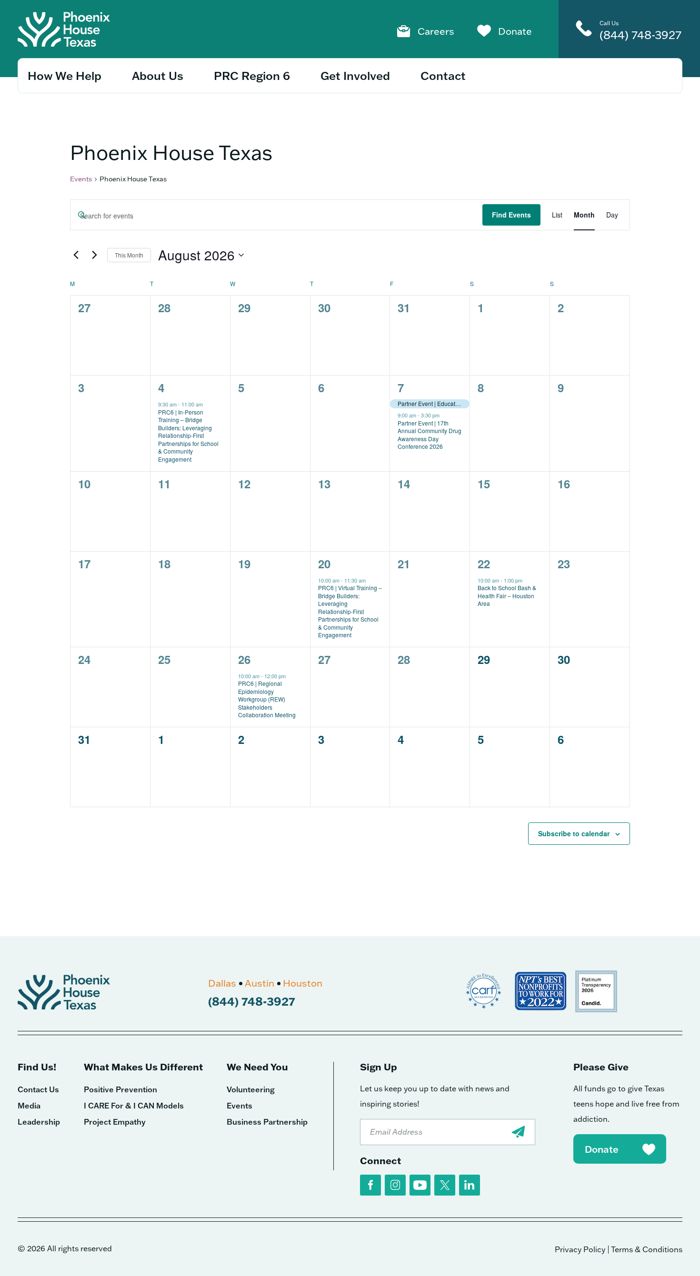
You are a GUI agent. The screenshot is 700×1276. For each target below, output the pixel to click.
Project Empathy (115, 1122)
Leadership (39, 1122)
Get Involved (355, 75)
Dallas (222, 983)
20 (324, 563)
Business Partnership (267, 1122)
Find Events (511, 214)
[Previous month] (75, 255)
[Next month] (94, 255)
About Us (157, 75)
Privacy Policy (580, 1249)
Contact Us (38, 1089)
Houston (302, 983)
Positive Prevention (120, 1089)
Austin (259, 983)
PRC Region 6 (252, 75)
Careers (436, 31)
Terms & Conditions (646, 1249)
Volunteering (251, 1089)
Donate (515, 31)
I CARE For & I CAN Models (134, 1105)
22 (484, 563)
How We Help (64, 75)
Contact (443, 75)
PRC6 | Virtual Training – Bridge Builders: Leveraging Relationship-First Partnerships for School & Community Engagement (350, 611)
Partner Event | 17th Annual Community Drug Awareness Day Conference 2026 (429, 435)
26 (244, 659)
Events (81, 179)
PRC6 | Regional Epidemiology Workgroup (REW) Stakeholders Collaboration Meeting (267, 699)
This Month (129, 255)
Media (29, 1105)
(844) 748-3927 (640, 34)
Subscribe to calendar (574, 833)
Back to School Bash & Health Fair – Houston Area (507, 595)
